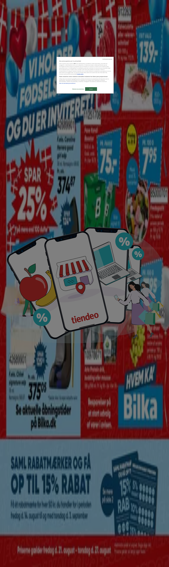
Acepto (91, 89)
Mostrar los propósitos (78, 89)
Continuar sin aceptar (107, 59)
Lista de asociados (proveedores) (67, 83)
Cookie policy (80, 74)
